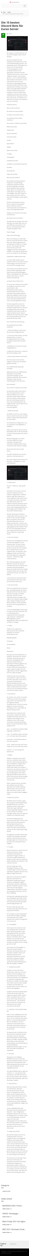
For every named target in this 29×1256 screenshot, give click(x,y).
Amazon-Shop (6, 1191)
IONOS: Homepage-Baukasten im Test (10, 1214)
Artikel (9, 12)
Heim (4, 12)
